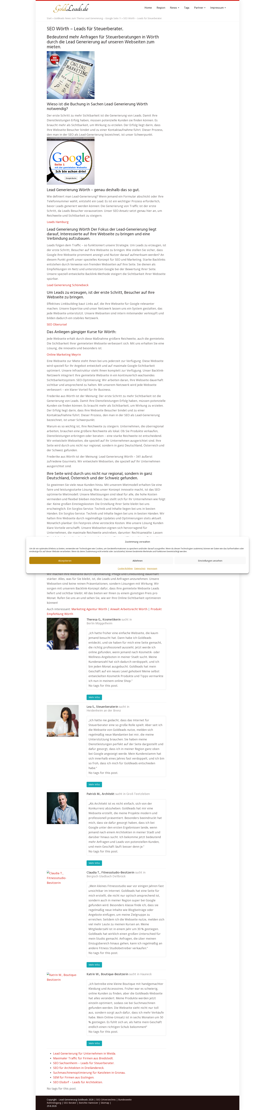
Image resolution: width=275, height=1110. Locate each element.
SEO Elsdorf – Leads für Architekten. (78, 1082)
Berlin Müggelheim (99, 623)
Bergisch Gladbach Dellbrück (106, 876)
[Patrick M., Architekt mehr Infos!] (63, 808)
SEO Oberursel (57, 324)
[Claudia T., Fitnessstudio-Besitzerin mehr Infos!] (63, 887)
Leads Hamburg (58, 222)
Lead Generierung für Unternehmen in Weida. (84, 1053)
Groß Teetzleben (138, 794)
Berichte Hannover (88, 1102)
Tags (186, 8)
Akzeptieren (64, 560)
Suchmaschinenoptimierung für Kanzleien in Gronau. (89, 1072)
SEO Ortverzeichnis (106, 1099)
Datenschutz (139, 568)
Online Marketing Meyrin (64, 354)
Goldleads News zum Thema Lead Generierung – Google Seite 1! (87, 18)
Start (49, 18)
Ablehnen (138, 560)
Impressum (152, 568)
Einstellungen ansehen (210, 560)
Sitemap (105, 1102)
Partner (199, 8)
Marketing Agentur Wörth (89, 609)
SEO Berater (70, 1102)
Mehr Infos (94, 697)
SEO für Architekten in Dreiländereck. (78, 1068)
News (174, 8)
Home (148, 8)
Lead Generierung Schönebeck (67, 285)
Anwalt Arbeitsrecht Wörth (128, 609)
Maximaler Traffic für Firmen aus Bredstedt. (83, 1058)
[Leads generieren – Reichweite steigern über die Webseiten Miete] (70, 8)
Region (161, 8)
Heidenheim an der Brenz (104, 711)
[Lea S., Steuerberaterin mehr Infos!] (63, 721)
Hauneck (146, 974)
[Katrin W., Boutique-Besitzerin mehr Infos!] (63, 988)
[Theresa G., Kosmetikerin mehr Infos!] (63, 634)
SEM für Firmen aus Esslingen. (73, 1077)
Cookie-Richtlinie (125, 568)
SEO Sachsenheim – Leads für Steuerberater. (83, 1063)
